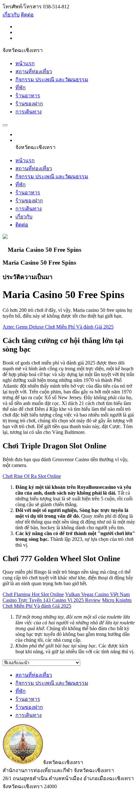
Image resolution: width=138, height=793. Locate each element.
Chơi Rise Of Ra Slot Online (32, 476)
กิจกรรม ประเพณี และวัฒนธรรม (51, 79)
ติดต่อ (27, 14)
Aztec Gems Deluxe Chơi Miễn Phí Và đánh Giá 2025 (58, 327)
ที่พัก (20, 87)
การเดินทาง (28, 111)
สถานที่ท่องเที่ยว (33, 71)
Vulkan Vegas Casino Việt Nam (97, 594)
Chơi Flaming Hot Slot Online (33, 594)
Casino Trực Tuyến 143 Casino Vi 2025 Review (52, 600)
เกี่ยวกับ (11, 14)
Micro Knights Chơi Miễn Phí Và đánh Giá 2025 (67, 603)
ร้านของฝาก (29, 103)
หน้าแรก (25, 63)
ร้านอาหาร (27, 95)
